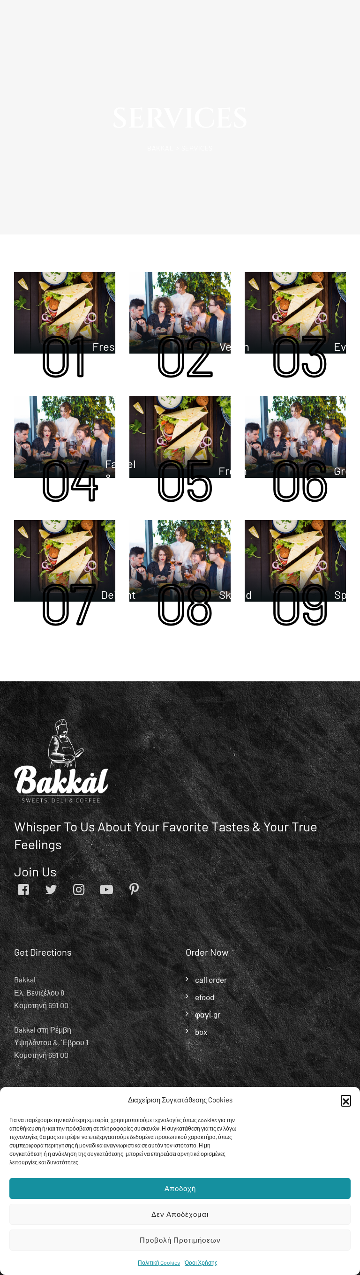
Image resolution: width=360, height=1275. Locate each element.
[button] (346, 1100)
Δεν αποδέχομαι (180, 1214)
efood (204, 997)
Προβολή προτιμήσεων (180, 1240)
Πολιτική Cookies (159, 1262)
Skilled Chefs (235, 601)
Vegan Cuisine (237, 353)
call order (211, 979)
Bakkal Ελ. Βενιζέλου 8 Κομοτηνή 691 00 (41, 992)
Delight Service (119, 601)
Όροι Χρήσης (201, 1262)
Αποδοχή (180, 1188)
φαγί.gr (207, 1014)
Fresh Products (114, 353)
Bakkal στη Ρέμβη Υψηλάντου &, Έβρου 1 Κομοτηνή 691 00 (51, 1042)
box (201, 1031)
